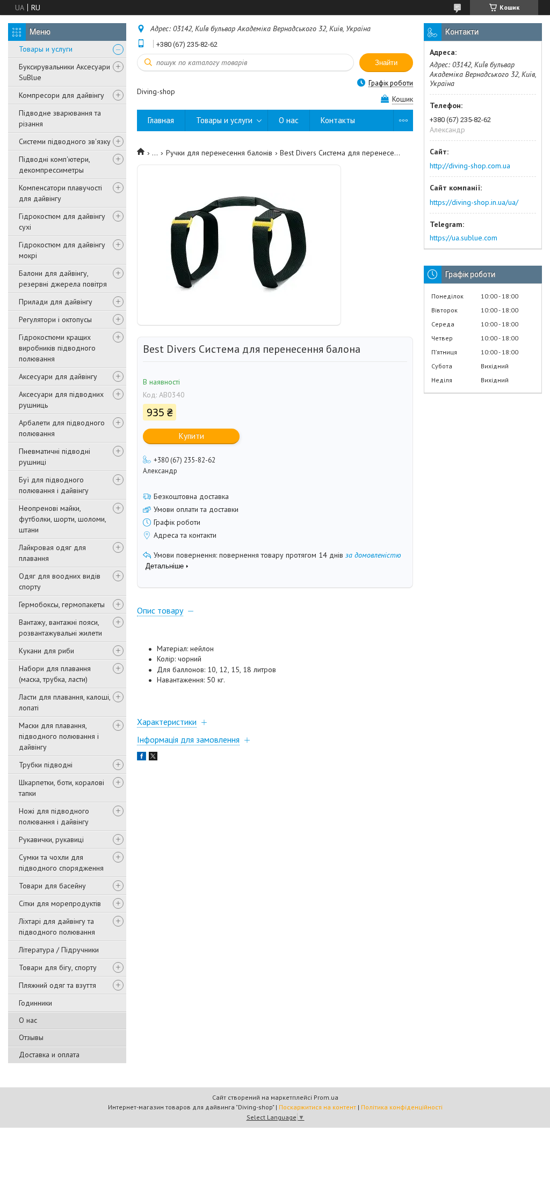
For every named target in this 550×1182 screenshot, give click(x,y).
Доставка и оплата (49, 1054)
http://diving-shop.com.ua (470, 165)
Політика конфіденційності (402, 1107)
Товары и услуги (46, 49)
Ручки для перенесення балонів (219, 153)
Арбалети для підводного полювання (62, 428)
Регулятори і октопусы (55, 319)
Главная (161, 120)
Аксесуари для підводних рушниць (61, 399)
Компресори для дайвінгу (61, 95)
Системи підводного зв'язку (65, 141)
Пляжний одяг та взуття (57, 985)
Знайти (386, 63)
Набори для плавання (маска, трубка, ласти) (55, 674)
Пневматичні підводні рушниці (54, 456)
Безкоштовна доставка (191, 496)
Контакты (338, 120)
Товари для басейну (52, 886)
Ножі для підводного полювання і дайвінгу (54, 816)
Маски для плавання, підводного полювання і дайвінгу (59, 736)
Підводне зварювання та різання (60, 118)
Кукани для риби (46, 651)
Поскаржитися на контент (317, 1107)
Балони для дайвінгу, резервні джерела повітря (63, 278)
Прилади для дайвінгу (55, 302)
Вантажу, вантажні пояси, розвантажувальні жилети (60, 627)
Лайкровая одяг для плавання (52, 553)
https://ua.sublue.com (463, 238)
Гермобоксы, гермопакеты (62, 604)
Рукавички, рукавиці (51, 839)
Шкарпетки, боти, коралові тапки (61, 788)
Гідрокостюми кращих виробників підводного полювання (57, 348)
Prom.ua (326, 1097)
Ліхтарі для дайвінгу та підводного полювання (57, 926)
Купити (191, 436)
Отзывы (31, 1037)
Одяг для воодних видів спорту (59, 581)
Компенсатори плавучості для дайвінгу (60, 193)
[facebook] (141, 758)
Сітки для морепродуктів (60, 903)
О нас (28, 1020)
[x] (153, 758)
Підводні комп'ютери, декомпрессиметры (54, 164)
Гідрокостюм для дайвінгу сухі (62, 221)
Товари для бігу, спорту (58, 967)
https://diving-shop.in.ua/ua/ (474, 202)
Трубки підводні (46, 765)
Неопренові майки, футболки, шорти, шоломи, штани (62, 519)
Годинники (35, 1003)
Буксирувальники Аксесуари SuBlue (64, 72)
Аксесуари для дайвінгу (58, 376)
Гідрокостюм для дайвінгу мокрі (62, 250)
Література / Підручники (59, 950)
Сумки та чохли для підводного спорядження (61, 862)
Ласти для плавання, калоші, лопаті (64, 702)
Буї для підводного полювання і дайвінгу (54, 485)
